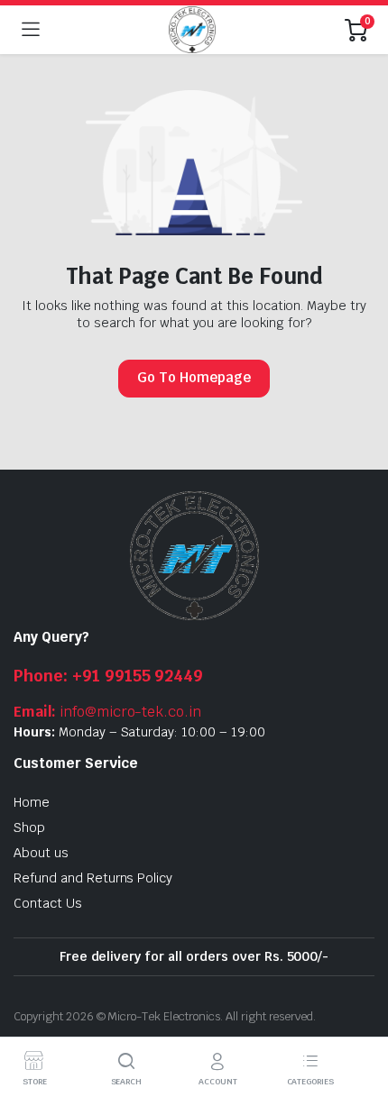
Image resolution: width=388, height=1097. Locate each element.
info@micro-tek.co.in (107, 711)
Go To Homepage (194, 377)
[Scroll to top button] (359, 1016)
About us (41, 853)
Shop (29, 827)
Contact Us (48, 903)
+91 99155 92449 (108, 675)
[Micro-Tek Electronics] (192, 29)
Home (32, 802)
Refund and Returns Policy (93, 878)
